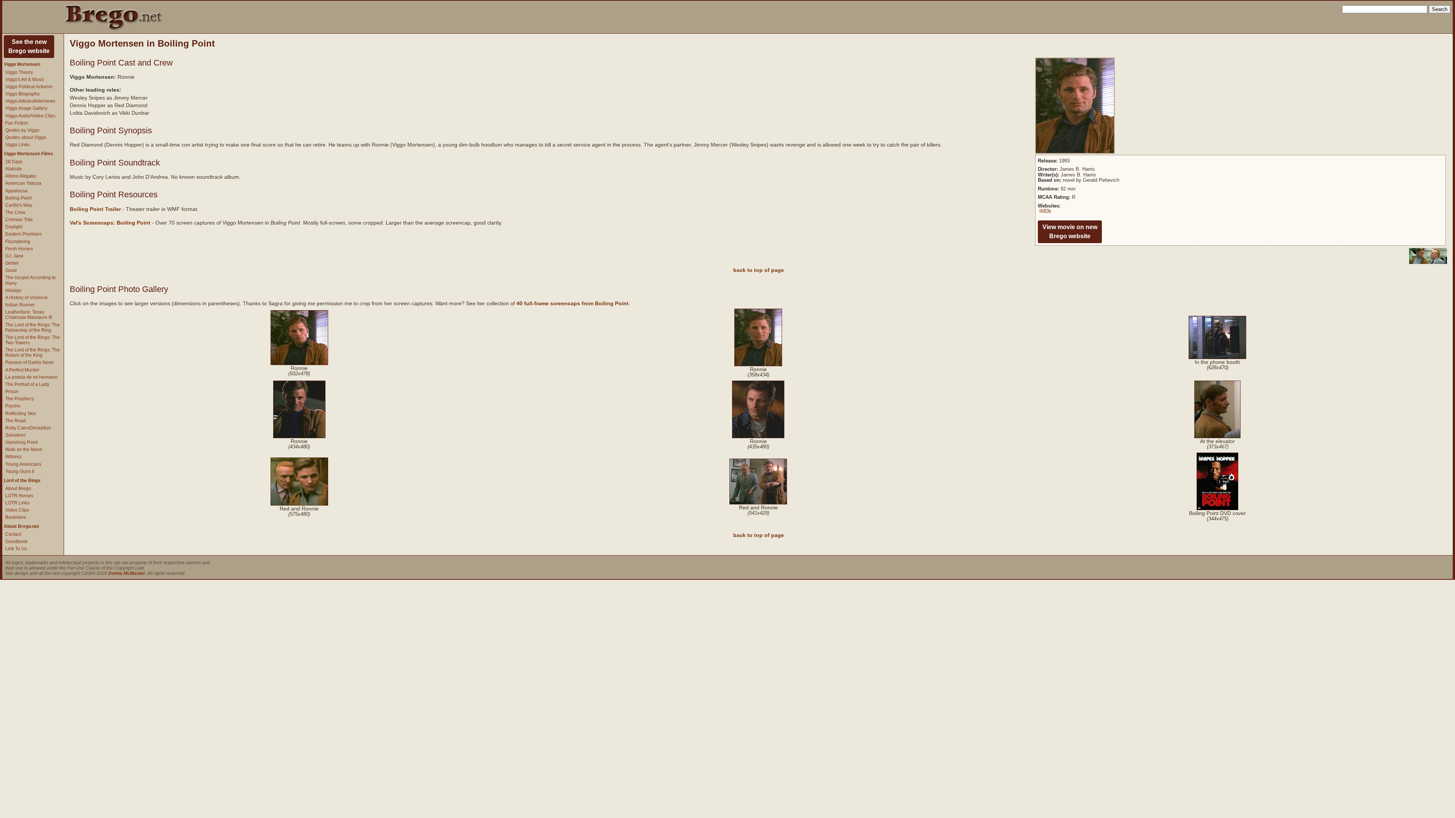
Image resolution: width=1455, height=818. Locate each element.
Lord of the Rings (22, 480)
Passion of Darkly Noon (29, 362)
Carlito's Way (18, 205)
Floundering (17, 241)
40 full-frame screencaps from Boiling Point (572, 303)
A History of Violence (26, 297)
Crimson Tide (19, 219)
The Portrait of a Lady (27, 384)
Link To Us (16, 548)
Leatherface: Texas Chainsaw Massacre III (28, 314)
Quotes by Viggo (22, 130)
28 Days (13, 161)
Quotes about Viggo (25, 137)
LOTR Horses (19, 495)
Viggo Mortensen (22, 64)
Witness (13, 456)
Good (11, 270)
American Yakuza (23, 183)
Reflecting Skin (20, 413)
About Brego (18, 488)
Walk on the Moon (23, 449)
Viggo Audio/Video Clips (30, 116)
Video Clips (17, 510)
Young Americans (23, 464)
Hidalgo (13, 290)
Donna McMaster (126, 573)
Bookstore (15, 517)
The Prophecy (19, 398)
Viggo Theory (19, 72)
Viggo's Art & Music (24, 79)
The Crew (15, 212)
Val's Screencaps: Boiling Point (110, 223)
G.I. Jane (14, 256)
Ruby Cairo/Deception (28, 428)
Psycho (12, 406)
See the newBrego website (29, 46)
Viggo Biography (22, 94)
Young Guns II (19, 471)
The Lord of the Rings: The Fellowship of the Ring (32, 327)
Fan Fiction (16, 123)
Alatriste (13, 169)
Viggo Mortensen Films (28, 153)
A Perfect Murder (22, 370)
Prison (12, 391)
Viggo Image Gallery (26, 108)
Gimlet (12, 263)
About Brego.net (21, 526)
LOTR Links (17, 503)
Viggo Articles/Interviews (30, 101)
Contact (13, 534)
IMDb (1045, 211)
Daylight (13, 226)
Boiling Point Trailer (95, 209)
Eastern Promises (23, 234)
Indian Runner (20, 305)
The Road (15, 420)
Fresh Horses (19, 248)
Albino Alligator (20, 176)
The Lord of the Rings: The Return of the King (32, 352)
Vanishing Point (21, 442)
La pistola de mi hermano (31, 377)
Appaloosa (16, 191)
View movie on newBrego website (1069, 231)
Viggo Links (17, 144)
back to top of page (758, 270)
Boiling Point (18, 198)
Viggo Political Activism (29, 86)
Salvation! (15, 435)
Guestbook (16, 541)
